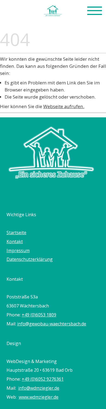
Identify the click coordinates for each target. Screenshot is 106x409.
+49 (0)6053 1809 (39, 315)
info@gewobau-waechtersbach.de (51, 324)
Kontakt (15, 242)
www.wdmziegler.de (38, 397)
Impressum (18, 251)
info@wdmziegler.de (38, 388)
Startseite (16, 233)
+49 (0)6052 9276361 (43, 379)
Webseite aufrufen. (63, 106)
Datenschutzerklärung (30, 259)
